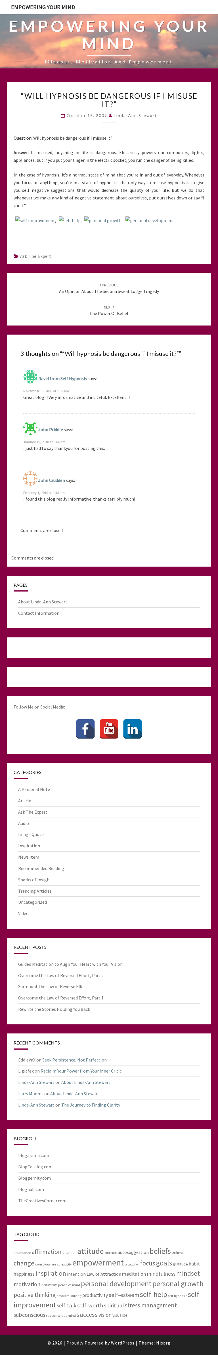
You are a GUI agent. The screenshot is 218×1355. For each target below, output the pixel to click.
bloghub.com (31, 1189)
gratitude (180, 1264)
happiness (24, 1274)
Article (24, 800)
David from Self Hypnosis (62, 378)
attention (69, 1252)
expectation (132, 1264)
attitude (90, 1251)
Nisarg (163, 1343)
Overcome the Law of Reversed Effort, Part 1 (61, 998)
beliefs (160, 1251)
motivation (27, 1284)
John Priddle (50, 429)
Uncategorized (32, 902)
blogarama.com (33, 1155)
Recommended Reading (41, 868)
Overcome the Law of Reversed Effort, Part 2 (61, 975)
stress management (151, 1305)
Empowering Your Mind (43, 6)
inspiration (50, 1273)
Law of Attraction (104, 1274)
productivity (95, 1295)
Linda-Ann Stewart (135, 115)
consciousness (46, 1264)
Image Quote (31, 834)
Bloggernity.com (34, 1178)
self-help (153, 1294)
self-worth (90, 1305)
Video (23, 913)
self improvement (37, 220)
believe (178, 1252)
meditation (134, 1274)
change (24, 1263)
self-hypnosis (177, 1296)
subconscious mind (61, 1315)
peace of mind (69, 1284)
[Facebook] (85, 729)
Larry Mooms (30, 1093)
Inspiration (29, 845)
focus (147, 1263)
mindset (188, 1273)
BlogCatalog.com (35, 1166)
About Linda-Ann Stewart (42, 602)
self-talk (66, 1305)
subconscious (29, 1314)
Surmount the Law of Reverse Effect (52, 986)
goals (164, 1262)
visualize (119, 1315)
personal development (152, 220)
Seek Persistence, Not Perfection (74, 1060)
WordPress (123, 1343)
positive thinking (35, 1295)
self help (72, 220)
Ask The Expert (35, 256)
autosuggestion (133, 1252)
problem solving (68, 1295)
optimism (49, 1284)
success (87, 1314)
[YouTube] (109, 729)
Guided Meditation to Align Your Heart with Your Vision (70, 964)
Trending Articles (35, 891)
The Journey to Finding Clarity (90, 1105)
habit (194, 1263)
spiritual (114, 1305)
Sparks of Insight (34, 879)
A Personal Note (34, 789)
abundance (22, 1252)
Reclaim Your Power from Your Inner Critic (81, 1071)
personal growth (105, 220)
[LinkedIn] (132, 729)
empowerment (98, 1262)
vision (105, 1314)
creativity (65, 1264)
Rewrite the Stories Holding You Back (54, 1009)
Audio (23, 823)
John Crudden (51, 480)
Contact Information (38, 613)
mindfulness (161, 1273)
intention (76, 1274)
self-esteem (124, 1295)
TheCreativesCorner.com (42, 1200)
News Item (28, 857)
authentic (110, 1253)
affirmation (47, 1252)
